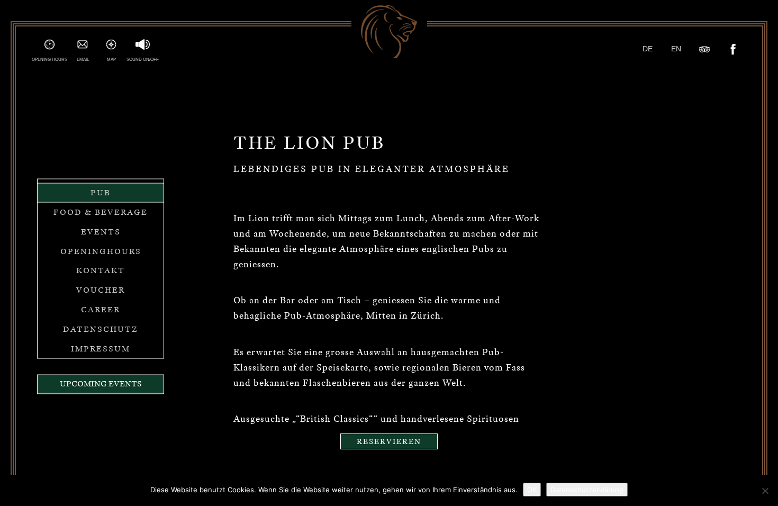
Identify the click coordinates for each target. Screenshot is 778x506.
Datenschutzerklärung (586, 489)
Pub (101, 192)
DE (648, 48)
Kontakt (100, 270)
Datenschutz (100, 328)
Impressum (100, 348)
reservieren (389, 441)
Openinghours (100, 251)
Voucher (100, 290)
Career (100, 309)
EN (676, 48)
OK (532, 489)
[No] (764, 490)
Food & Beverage (100, 212)
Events (101, 231)
